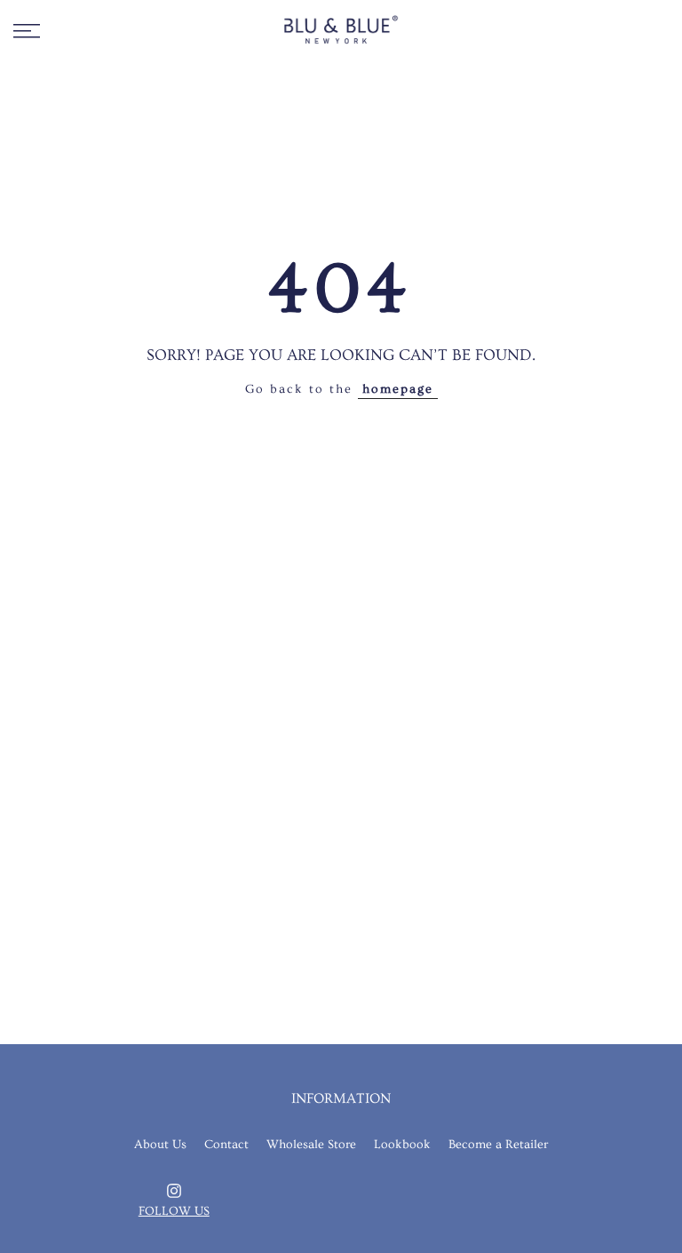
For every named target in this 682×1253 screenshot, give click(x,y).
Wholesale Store (311, 1144)
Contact (226, 1144)
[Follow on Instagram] (174, 1190)
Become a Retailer (498, 1144)
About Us (160, 1144)
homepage (397, 389)
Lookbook (402, 1144)
